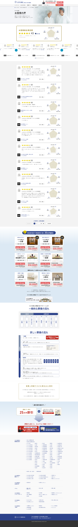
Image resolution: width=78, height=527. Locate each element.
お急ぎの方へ (60, 5)
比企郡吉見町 (60, 457)
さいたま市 (28, 443)
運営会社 (40, 505)
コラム (16, 488)
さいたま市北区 (23, 184)
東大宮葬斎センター (24, 168)
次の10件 (49, 223)
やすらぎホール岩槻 (24, 139)
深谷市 (36, 464)
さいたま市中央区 (23, 79)
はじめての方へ (29, 500)
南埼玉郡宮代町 (37, 454)
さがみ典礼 (17, 7)
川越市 (51, 444)
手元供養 (40, 496)
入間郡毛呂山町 (60, 451)
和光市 (51, 446)
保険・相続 (53, 488)
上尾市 (51, 456)
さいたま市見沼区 (23, 97)
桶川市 (51, 449)
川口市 (59, 461)
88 (43, 223)
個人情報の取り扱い (42, 507)
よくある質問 (29, 509)
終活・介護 (41, 488)
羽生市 (36, 459)
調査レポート (29, 488)
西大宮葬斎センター (24, 124)
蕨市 (58, 462)
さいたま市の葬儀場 (31, 7)
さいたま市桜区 (29, 459)
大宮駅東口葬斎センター (25, 214)
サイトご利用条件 (54, 505)
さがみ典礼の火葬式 (30, 476)
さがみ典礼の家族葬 (42, 475)
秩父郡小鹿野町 (45, 451)
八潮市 (36, 449)
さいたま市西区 (23, 125)
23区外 (33, 471)
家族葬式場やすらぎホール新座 (26, 110)
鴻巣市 (51, 454)
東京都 (28, 471)
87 (41, 223)
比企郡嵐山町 (60, 444)
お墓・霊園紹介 (29, 494)
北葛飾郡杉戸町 (52, 459)
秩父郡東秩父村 (37, 457)
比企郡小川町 (60, 446)
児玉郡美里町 (45, 446)
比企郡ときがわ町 (60, 448)
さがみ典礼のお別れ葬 (30, 475)
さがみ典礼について (30, 501)
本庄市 (36, 467)
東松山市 (51, 457)
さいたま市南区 (29, 453)
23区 (30, 471)
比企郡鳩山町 (60, 449)
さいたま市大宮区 (23, 216)
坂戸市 (44, 456)
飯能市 (44, 466)
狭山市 (44, 454)
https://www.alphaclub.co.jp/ (44, 517)
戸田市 (59, 459)
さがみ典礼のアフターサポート (18, 493)
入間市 (44, 461)
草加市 (36, 448)
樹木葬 (28, 496)
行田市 (36, 462)
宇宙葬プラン (54, 475)
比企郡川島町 (60, 456)
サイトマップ (54, 507)
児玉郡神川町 (45, 449)
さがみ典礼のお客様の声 (17, 483)
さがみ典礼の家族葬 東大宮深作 (26, 96)
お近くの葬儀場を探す (30, 440)
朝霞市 (51, 443)
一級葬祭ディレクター (30, 505)
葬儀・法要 (28, 488)
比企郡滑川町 (60, 443)
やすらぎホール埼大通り (25, 78)
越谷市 (36, 443)
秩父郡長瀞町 (45, 448)
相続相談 (28, 492)
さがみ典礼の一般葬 (42, 478)
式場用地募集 (29, 507)
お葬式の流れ (41, 500)
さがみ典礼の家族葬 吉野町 (26, 183)
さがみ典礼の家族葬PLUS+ (43, 476)
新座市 (22, 111)
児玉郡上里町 (37, 456)
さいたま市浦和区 (23, 155)
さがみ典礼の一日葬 (30, 478)
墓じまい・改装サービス (43, 494)
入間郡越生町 (60, 453)
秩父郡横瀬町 (37, 466)
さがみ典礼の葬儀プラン (17, 476)
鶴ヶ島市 (51, 448)
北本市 (51, 467)
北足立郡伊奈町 (52, 462)
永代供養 (40, 492)
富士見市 (44, 467)
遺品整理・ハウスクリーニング (57, 492)
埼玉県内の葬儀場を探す (23, 7)
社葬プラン (53, 476)
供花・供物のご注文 (55, 500)
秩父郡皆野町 (45, 453)
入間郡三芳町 (45, 459)
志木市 (44, 464)
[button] (16, 50)
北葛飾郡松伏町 (37, 453)
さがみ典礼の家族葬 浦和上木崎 (27, 154)
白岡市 (51, 466)
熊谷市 (36, 461)
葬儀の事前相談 (41, 501)
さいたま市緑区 (29, 456)
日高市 (59, 454)
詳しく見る (41, 79)
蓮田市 (51, 461)
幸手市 (51, 453)
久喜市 (51, 451)
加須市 (51, 464)
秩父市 (44, 443)
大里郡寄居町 (45, 444)
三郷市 (36, 444)
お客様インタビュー (42, 482)
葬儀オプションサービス (56, 478)
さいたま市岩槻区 (23, 140)
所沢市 (44, 457)
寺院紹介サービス (54, 494)
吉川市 (36, 451)
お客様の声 (36, 7)
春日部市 (36, 446)
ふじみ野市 (44, 462)
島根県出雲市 (39, 471)
